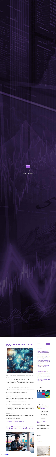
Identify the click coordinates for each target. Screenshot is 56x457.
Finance (39, 439)
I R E (28, 170)
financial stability (12, 421)
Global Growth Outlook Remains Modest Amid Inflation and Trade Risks (43, 366)
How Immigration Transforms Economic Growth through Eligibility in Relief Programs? (43, 369)
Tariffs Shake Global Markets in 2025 (43, 371)
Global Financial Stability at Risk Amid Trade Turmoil (19, 345)
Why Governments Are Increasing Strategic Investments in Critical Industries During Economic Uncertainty (44, 357)
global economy (17, 421)
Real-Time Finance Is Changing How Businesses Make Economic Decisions (43, 352)
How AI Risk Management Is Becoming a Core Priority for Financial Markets (43, 355)
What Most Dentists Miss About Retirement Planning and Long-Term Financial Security (44, 361)
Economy (39, 438)
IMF (19, 421)
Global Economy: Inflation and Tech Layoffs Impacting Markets (44, 380)
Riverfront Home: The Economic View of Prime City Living (43, 363)
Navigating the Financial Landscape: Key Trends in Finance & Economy (43, 382)
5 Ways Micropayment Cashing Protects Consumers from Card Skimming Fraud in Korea (20, 428)
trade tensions (22, 421)
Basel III (9, 421)
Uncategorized (40, 441)
